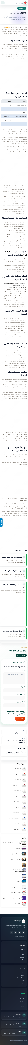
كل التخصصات (21, 959)
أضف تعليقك (20, 655)
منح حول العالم (21, 1003)
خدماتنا (22, 975)
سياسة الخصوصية (20, 977)
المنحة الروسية (7, 27)
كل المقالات (22, 957)
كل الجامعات (21, 952)
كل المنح (22, 949)
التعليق (23, 671)
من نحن (22, 996)
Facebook (18, 752)
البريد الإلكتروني (21, 694)
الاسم (23, 687)
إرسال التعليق (19, 718)
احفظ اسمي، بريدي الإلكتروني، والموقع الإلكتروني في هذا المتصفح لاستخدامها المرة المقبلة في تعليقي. (15, 713)
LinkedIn (9, 752)
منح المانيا (22, 1001)
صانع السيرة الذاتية (20, 983)
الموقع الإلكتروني (21, 702)
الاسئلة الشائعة (14, 1043)
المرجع (22, 1006)
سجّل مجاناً (22, 972)
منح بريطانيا (22, 998)
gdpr (19, 1043)
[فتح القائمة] (3, 2)
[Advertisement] (14, 75)
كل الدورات (22, 954)
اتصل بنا (22, 980)
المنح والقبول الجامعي (21, 8)
